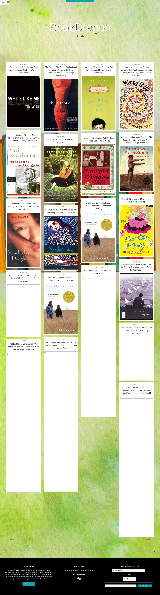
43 (9, 550)
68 (104, 550)
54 (51, 550)
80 (149, 550)
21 (75, 548)
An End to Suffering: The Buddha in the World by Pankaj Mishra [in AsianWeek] (23, 278)
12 (40, 548)
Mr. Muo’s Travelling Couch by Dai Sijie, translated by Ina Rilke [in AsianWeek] (99, 70)
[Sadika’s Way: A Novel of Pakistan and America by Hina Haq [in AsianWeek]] (61, 269)
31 (113, 548)
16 (56, 548)
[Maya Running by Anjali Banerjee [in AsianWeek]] (98, 278)
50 (36, 550)
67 (100, 550)
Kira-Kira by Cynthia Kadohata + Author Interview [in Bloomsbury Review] (98, 206)
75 (130, 550)
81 (5, 552)
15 (52, 548)
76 (134, 550)
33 (120, 548)
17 (59, 548)
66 (96, 550)
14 (48, 548)
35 (128, 548)
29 (105, 548)
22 (78, 548)
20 (71, 548)
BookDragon (80, 27)
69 (107, 550)
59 (70, 550)
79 (145, 550)
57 (62, 550)
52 (43, 550)
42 (5, 550)
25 (90, 548)
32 (116, 548)
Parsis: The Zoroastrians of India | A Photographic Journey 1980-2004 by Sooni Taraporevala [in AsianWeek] (136, 390)
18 (63, 548)
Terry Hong (43, 579)
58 (66, 550)
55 (55, 550)
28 (101, 548)
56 (59, 550)
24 (86, 548)
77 (138, 550)
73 (123, 550)
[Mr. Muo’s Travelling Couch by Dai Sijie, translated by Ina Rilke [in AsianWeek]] (98, 129)
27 (97, 548)
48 (28, 550)
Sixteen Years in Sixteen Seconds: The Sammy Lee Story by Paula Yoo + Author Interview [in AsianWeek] (136, 140)
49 (32, 550)
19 (67, 548)
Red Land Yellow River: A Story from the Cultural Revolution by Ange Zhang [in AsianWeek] (136, 267)
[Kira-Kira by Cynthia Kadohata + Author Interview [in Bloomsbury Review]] (98, 262)
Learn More (28, 583)
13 (44, 548)
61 (78, 550)
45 (17, 550)
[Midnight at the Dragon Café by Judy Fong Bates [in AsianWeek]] (98, 194)
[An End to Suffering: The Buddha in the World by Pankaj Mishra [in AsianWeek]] (23, 286)
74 (126, 550)
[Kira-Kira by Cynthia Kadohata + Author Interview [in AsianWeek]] (61, 334)
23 (82, 548)
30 (109, 548)
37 (135, 548)
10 (33, 548)
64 (88, 550)
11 (37, 548)
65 (92, 550)
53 (47, 550)
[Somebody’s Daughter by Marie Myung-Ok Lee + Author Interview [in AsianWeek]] (23, 267)
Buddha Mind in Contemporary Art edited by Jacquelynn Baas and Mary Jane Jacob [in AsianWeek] (23, 346)
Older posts (9, 540)
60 (74, 550)
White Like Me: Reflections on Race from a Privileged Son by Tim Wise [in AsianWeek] (23, 70)
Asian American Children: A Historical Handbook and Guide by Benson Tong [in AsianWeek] (61, 345)
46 (21, 550)
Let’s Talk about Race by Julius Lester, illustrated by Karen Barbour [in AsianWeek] (136, 330)
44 (13, 550)
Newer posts (150, 540)
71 (115, 550)
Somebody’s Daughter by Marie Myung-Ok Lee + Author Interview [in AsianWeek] (23, 206)
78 (141, 550)
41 (150, 548)
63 (85, 550)
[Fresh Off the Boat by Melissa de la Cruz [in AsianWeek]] (136, 256)
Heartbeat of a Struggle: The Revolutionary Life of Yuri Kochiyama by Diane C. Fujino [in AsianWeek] (23, 138)
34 (124, 548)
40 (147, 548)
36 (131, 548)
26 (94, 548)
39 (143, 548)
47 (24, 550)
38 (139, 548)
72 (119, 550)
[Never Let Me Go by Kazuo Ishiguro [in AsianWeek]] (61, 201)
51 (40, 550)
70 (111, 550)
